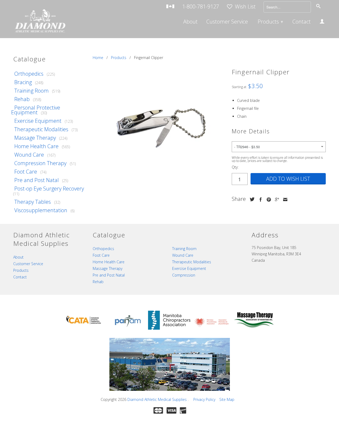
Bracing (23, 82)
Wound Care (29, 154)
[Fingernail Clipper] (159, 120)
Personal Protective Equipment (35, 110)
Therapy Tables (32, 201)
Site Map (226, 399)
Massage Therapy (35, 137)
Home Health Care (36, 146)
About (190, 22)
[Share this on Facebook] (259, 199)
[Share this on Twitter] (251, 199)
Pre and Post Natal (36, 180)
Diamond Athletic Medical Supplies (157, 399)
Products (270, 21)
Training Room (31, 90)
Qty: (235, 167)
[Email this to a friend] (283, 199)
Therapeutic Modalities (41, 129)
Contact (301, 22)
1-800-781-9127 (200, 7)
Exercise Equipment (37, 120)
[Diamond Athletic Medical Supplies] (39, 21)
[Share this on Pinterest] (267, 199)
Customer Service (227, 22)
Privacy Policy (204, 399)
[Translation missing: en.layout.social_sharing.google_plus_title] (275, 199)
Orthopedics (28, 73)
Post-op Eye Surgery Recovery (49, 188)
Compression (183, 275)
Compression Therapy (40, 163)
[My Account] (322, 22)
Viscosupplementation (40, 210)
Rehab (22, 99)
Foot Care (25, 171)
